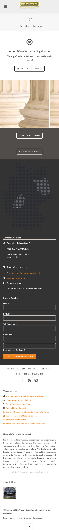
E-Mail (7, 314)
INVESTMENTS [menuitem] (22, 374)
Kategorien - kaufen (29, 151)
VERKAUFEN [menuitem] (46, 369)
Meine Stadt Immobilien (27, 26)
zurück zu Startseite (31, 68)
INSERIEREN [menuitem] (37, 374)
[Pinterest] (36, 380)
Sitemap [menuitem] (27, 518)
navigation (5, 6)
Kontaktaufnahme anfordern (20, 356)
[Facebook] (23, 380)
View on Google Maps (16, 278)
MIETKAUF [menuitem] (33, 369)
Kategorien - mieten (30, 135)
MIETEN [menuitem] (10, 369)
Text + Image (31, 124)
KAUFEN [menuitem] (21, 369)
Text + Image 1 (27, 124)
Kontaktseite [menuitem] (8, 518)
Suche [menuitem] (19, 518)
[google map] (29, 380)
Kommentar (8, 334)
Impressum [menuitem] (38, 518)
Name (7, 303)
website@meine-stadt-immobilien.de (25, 273)
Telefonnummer (10, 324)
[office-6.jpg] (9, 493)
